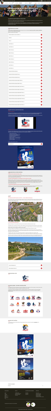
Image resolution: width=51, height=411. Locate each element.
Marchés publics (30, 3)
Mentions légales (10, 403)
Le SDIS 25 (13, 3)
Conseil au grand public (38, 393)
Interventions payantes (38, 394)
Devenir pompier (20, 3)
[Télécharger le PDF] (41, 34)
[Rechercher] (49, 3)
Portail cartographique (14, 403)
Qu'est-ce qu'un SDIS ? (17, 394)
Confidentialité (6, 403)
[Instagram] (40, 1)
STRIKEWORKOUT (17, 137)
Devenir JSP (27, 394)
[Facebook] (38, 1)
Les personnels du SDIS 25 (18, 393)
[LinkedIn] (42, 1)
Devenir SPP (27, 393)
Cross (5, 398)
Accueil (8, 12)
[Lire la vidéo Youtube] (25, 123)
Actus (5, 393)
